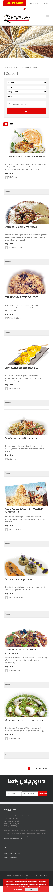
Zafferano (16, 67)
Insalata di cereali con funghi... (23, 438)
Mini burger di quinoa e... (19, 579)
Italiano (28, 9)
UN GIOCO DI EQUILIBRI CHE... (22, 297)
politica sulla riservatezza (13, 853)
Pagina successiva (41, 768)
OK (31, 889)
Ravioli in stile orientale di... (21, 367)
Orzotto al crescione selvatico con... (25, 720)
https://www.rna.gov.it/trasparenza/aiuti (13, 838)
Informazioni (18, 890)
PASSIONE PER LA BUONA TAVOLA (25, 156)
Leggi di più (9, 173)
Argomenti (26, 67)
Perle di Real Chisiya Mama (21, 226)
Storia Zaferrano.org (11, 858)
